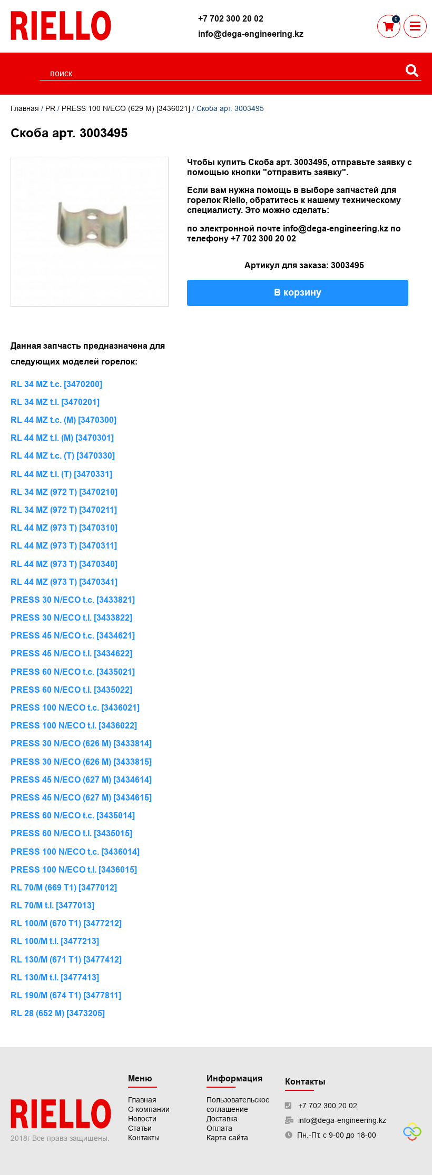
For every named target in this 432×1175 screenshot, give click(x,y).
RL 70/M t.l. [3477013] (52, 905)
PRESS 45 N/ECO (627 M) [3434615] (81, 797)
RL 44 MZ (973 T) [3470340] (64, 564)
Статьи (140, 1128)
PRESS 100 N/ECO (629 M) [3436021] (126, 108)
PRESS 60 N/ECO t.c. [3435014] (73, 815)
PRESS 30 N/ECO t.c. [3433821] (73, 599)
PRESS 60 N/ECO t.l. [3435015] (71, 833)
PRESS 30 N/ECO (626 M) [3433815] (81, 761)
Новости (142, 1119)
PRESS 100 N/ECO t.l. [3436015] (74, 869)
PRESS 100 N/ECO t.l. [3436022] (74, 725)
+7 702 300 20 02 (230, 18)
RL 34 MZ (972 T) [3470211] (64, 509)
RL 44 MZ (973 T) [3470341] (64, 582)
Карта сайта (227, 1137)
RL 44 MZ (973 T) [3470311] (64, 545)
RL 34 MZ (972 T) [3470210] (64, 492)
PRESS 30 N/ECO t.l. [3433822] (71, 617)
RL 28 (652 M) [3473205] (58, 1013)
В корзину (297, 292)
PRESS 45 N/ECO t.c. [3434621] (73, 635)
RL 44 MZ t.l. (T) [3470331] (61, 474)
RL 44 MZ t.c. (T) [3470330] (63, 455)
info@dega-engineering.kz (250, 33)
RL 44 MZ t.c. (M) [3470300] (63, 420)
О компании (149, 1109)
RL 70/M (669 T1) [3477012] (64, 887)
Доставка (222, 1119)
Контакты (144, 1137)
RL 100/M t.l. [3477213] (55, 941)
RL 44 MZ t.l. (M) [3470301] (62, 437)
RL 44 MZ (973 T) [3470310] (64, 527)
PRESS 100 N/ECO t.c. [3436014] (75, 851)
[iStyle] (412, 1138)
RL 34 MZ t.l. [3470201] (55, 402)
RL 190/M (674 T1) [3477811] (66, 995)
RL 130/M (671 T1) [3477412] (66, 959)
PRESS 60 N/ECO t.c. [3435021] (73, 671)
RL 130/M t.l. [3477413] (55, 977)
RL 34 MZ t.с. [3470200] (56, 384)
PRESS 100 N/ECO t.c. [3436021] (75, 707)
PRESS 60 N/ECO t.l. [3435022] (71, 689)
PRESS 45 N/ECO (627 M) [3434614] (81, 779)
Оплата (219, 1128)
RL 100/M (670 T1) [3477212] (66, 923)
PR (50, 108)
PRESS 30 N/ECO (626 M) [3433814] (81, 743)
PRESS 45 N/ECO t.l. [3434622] (71, 653)
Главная (25, 108)
